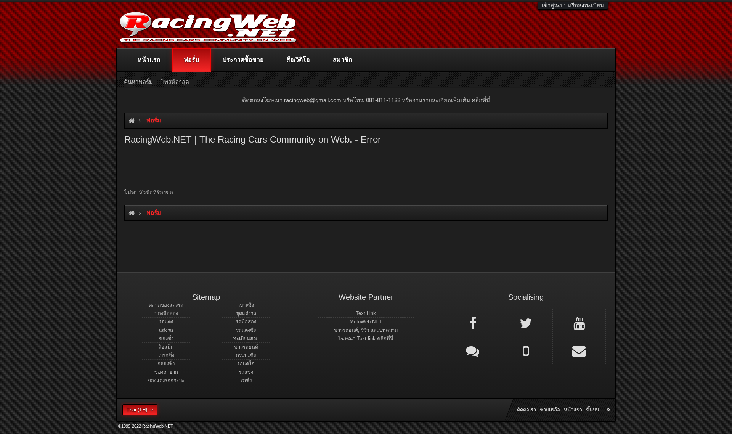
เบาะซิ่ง (246, 305)
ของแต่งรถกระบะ (166, 380)
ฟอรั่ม (191, 59)
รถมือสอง (246, 322)
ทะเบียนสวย (246, 338)
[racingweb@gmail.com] (579, 350)
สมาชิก (342, 59)
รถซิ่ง (246, 380)
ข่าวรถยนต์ (246, 347)
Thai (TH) (137, 410)
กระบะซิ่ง (246, 355)
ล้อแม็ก (166, 347)
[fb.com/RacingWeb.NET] (472, 322)
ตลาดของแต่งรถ (166, 305)
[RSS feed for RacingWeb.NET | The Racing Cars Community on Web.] (609, 401)
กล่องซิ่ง (166, 363)
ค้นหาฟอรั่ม (138, 82)
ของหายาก (166, 372)
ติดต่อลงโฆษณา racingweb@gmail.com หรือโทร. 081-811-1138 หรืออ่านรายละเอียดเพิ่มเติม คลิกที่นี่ (366, 100)
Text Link (366, 313)
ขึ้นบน (592, 410)
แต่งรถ (166, 330)
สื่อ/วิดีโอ (298, 59)
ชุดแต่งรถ (246, 313)
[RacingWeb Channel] (579, 322)
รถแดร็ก (246, 363)
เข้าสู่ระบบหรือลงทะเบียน (573, 5)
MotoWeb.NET (366, 322)
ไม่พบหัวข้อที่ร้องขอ (148, 192)
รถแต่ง (166, 322)
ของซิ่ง (166, 338)
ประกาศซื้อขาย (243, 59)
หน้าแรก (149, 59)
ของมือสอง (166, 313)
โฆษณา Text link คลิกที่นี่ (365, 338)
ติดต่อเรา (526, 410)
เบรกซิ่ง (166, 355)
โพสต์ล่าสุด (175, 82)
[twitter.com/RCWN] (525, 322)
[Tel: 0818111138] (525, 350)
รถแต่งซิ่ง (246, 330)
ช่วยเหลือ (550, 410)
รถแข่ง (246, 372)
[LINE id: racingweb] (472, 350)
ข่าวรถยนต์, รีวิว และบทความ (366, 330)
